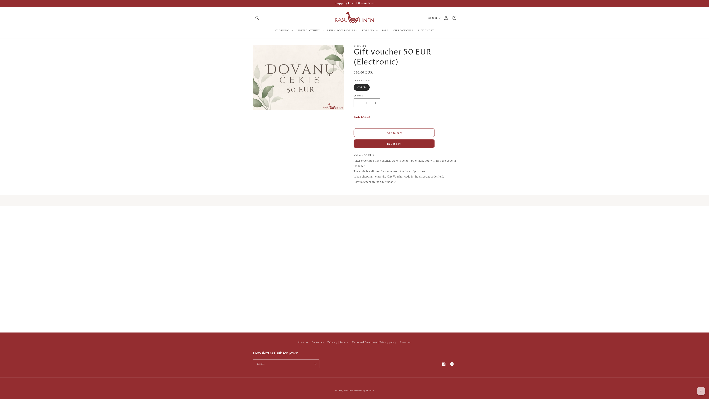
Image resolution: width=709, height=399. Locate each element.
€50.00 (361, 87)
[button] (257, 18)
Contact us (318, 342)
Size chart (405, 342)
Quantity (358, 95)
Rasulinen (348, 390)
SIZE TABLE (362, 116)
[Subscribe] (315, 363)
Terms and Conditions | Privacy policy (374, 342)
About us (303, 342)
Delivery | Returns (337, 342)
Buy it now (394, 143)
